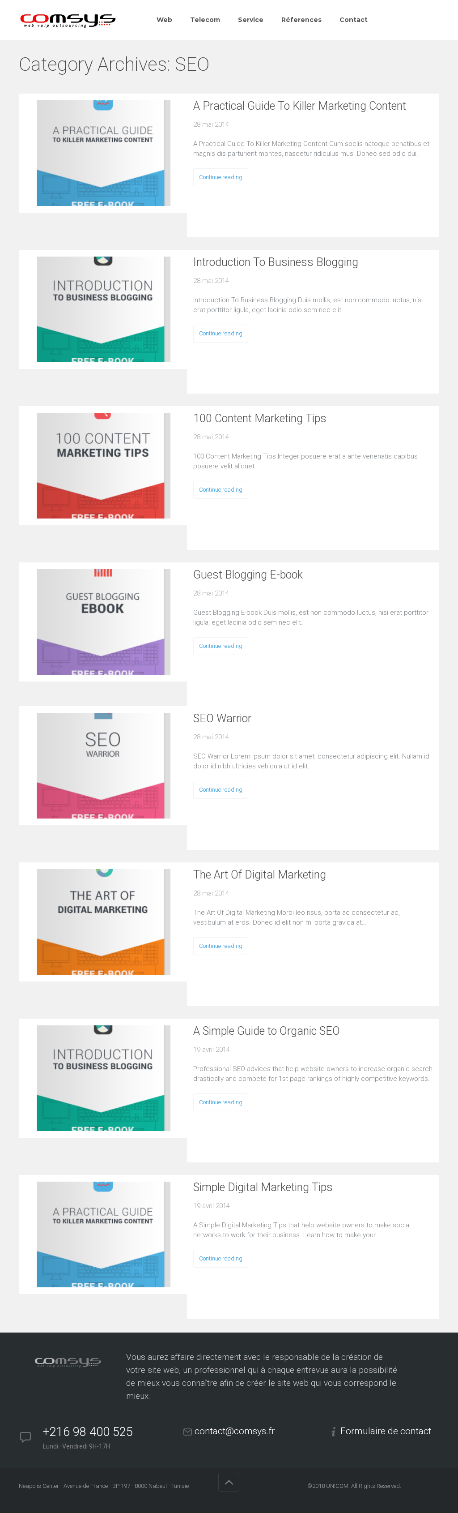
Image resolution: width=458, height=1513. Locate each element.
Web (164, 20)
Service (250, 20)
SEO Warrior (222, 718)
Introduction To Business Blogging (275, 262)
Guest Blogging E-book (248, 574)
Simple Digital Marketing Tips (263, 1187)
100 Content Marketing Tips (260, 418)
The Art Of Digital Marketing (259, 874)
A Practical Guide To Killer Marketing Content (299, 105)
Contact (353, 20)
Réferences (301, 20)
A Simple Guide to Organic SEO (266, 1030)
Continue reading (220, 177)
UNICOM (337, 1486)
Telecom (205, 20)
